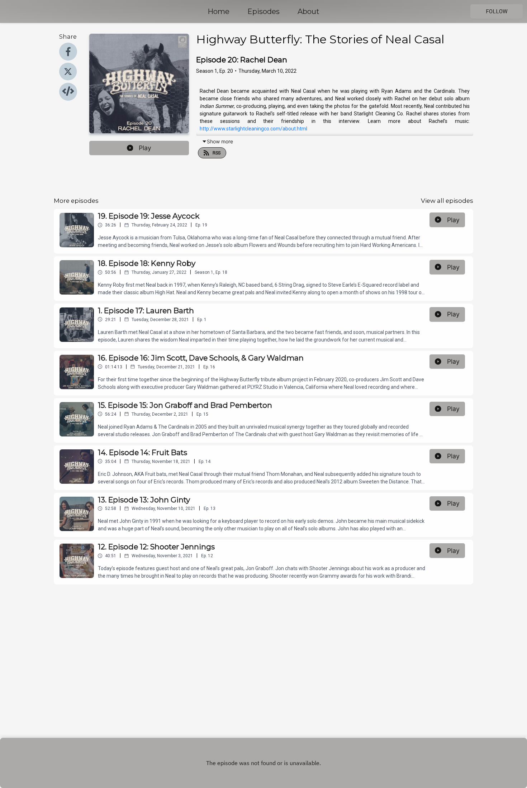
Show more (220, 141)
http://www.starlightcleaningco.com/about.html (253, 129)
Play (145, 148)
